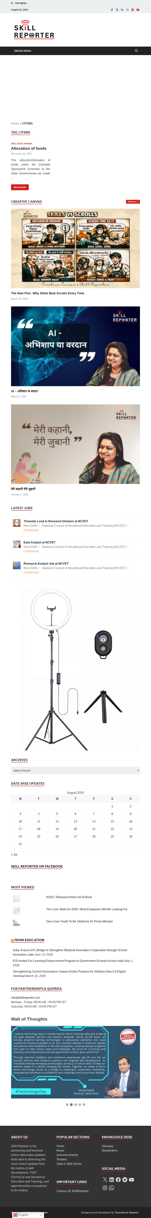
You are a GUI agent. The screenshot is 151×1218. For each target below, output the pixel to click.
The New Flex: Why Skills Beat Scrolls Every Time (47, 293)
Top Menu (21, 3)
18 (38, 829)
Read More (18, 186)
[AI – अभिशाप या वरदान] (75, 346)
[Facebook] (112, 9)
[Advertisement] (75, 88)
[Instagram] (127, 9)
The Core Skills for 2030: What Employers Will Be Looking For (86, 909)
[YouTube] (138, 9)
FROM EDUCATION (29, 940)
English (23, 1214)
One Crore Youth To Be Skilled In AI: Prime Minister (79, 921)
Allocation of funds (29, 148)
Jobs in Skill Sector (69, 1163)
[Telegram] (125, 1180)
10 (20, 821)
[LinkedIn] (122, 9)
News (60, 1150)
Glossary (107, 1146)
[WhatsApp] (112, 1188)
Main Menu (23, 50)
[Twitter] (117, 9)
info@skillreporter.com (25, 997)
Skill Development (21, 143)
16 (130, 821)
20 (75, 829)
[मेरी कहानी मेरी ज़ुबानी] (75, 443)
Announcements (67, 1154)
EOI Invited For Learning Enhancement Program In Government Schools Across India (68, 960)
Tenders (62, 1159)
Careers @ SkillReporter (73, 1191)
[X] (105, 1180)
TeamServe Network (126, 1212)
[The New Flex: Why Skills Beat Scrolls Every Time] (75, 248)
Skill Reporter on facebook (37, 866)
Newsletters (109, 1150)
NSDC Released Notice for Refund (69, 897)
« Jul (14, 854)
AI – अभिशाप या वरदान (24, 391)
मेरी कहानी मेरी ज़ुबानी (23, 489)
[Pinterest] (132, 9)
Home (15, 123)
